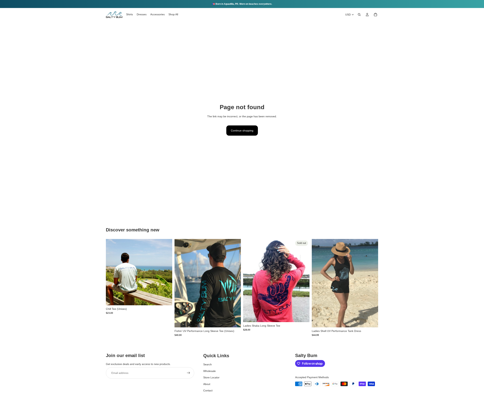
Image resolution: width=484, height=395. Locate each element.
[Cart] (375, 14)
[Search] (359, 14)
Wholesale (209, 370)
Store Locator (211, 377)
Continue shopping (242, 130)
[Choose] (166, 299)
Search (207, 364)
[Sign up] (188, 373)
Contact (208, 390)
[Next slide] (166, 272)
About (206, 383)
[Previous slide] (111, 272)
